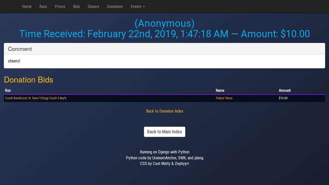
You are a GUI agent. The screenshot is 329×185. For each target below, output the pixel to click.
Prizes (60, 6)
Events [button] (136, 6)
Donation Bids (28, 79)
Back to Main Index (164, 131)
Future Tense (224, 98)
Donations (115, 6)
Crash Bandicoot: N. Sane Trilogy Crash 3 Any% (35, 98)
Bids (76, 6)
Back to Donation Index (164, 111)
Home (27, 6)
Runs (43, 6)
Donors (93, 6)
